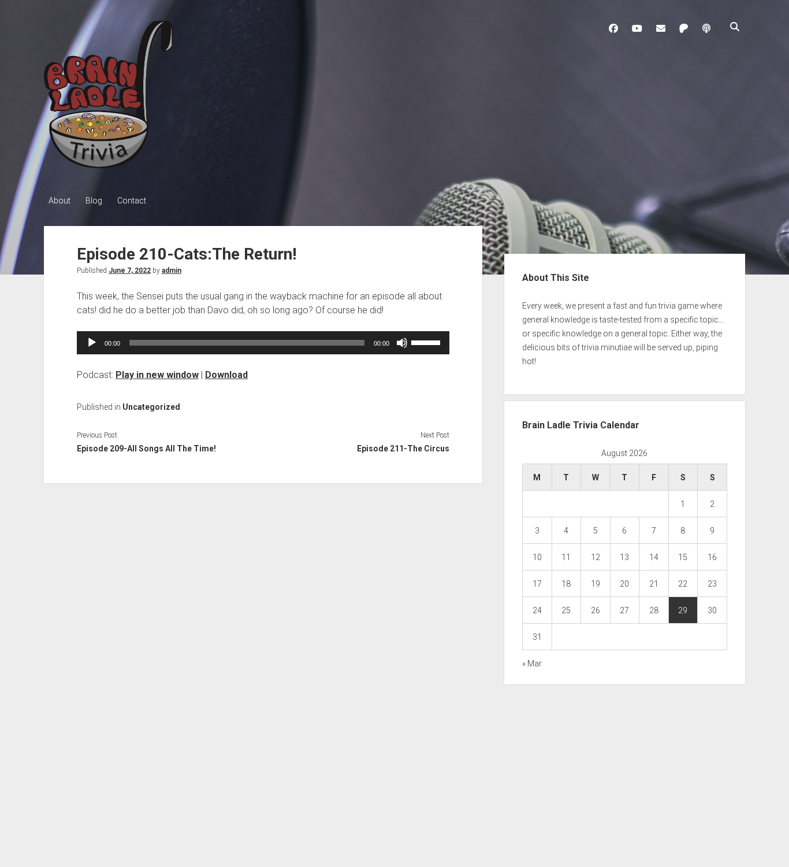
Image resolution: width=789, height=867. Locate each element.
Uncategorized (151, 407)
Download (226, 374)
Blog (93, 200)
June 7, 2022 (130, 270)
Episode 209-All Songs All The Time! (146, 448)
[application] (263, 342)
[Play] (92, 343)
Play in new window (157, 374)
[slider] (427, 341)
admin (171, 270)
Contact (131, 200)
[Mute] (402, 343)
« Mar (532, 663)
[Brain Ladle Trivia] (108, 164)
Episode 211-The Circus (403, 448)
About (59, 200)
